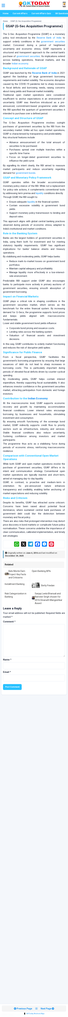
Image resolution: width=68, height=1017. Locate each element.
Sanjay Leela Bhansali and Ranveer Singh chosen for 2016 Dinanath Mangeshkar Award (48, 598)
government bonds (25, 173)
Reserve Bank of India (49, 37)
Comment (9, 621)
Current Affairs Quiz (41, 13)
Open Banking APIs (41, 571)
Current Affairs (20, 13)
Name (7, 659)
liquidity (39, 193)
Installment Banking (15, 584)
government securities (53, 41)
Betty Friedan (48, 585)
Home (6, 13)
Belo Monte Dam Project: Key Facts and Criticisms (17, 574)
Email (7, 672)
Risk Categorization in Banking (15, 595)
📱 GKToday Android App (34, 1014)
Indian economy (20, 63)
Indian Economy (38, 398)
